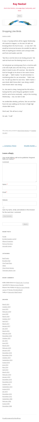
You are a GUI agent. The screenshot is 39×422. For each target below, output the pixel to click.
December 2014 (7, 353)
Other (4, 266)
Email (4, 192)
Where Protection (7, 241)
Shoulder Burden (30, 146)
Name (5, 184)
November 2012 (7, 396)
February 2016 (6, 333)
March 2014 (5, 372)
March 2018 (5, 316)
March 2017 (5, 324)
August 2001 (6, 404)
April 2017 (5, 321)
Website (5, 200)
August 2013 (6, 389)
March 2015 (5, 345)
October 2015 (6, 338)
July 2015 (5, 341)
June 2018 (5, 314)
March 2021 (5, 304)
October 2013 (6, 384)
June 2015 (5, 343)
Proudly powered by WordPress (11, 418)
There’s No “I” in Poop (22, 282)
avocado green (7, 246)
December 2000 (7, 406)
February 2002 (6, 401)
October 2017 (6, 319)
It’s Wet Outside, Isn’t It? (9, 239)
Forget (4, 236)
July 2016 (5, 329)
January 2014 (6, 377)
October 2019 (6, 307)
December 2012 (7, 394)
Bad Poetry (5, 258)
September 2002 (7, 399)
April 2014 (5, 370)
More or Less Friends (17, 285)
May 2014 (5, 367)
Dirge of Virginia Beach (16, 290)
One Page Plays (7, 263)
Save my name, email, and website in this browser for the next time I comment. (18, 211)
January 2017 (6, 326)
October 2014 (6, 358)
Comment (5, 162)
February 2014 (6, 375)
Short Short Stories (23, 131)
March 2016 (5, 331)
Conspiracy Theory (9, 146)
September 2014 (7, 360)
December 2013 (7, 379)
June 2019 (5, 309)
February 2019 (6, 312)
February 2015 (6, 348)
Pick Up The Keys (7, 244)
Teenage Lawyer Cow (8, 270)
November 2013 (7, 382)
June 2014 (5, 365)
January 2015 (6, 350)
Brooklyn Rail (6, 261)
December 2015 (7, 336)
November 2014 (7, 355)
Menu (19, 15)
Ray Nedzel (19, 4)
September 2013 (7, 387)
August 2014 (6, 362)
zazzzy (4, 290)
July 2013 (5, 392)
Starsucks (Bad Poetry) (15, 292)
